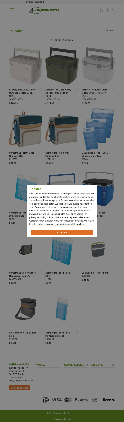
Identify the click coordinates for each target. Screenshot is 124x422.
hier (58, 214)
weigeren (33, 220)
